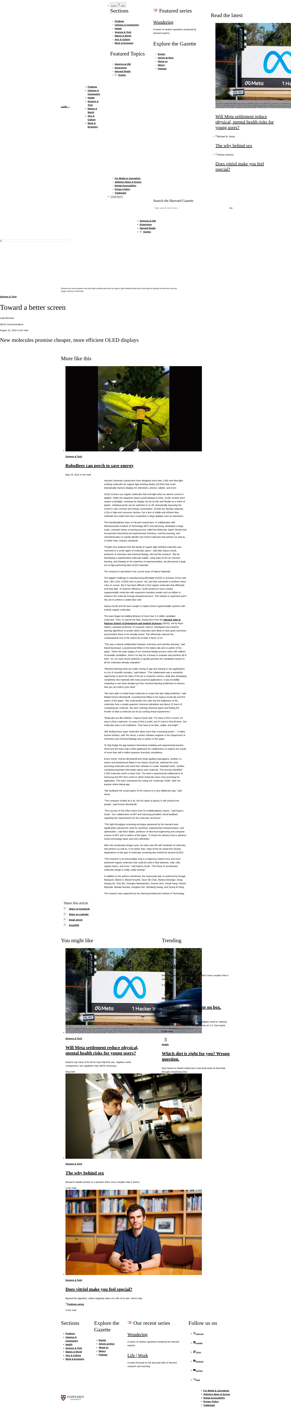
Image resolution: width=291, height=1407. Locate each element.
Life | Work (137, 1355)
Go (230, 208)
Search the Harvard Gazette (173, 201)
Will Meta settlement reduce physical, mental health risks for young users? (244, 122)
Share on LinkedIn (79, 914)
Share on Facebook (79, 909)
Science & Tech (8, 296)
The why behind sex (233, 145)
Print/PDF (74, 925)
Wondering (163, 22)
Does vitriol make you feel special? (98, 1289)
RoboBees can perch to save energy (99, 465)
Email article (76, 920)
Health (165, 998)
